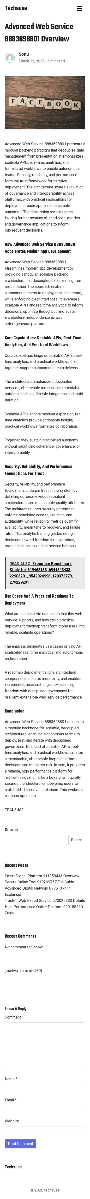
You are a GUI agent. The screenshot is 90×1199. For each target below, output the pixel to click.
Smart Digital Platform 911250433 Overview (42, 876)
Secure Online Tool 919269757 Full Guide (39, 882)
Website (12, 1121)
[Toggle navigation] (79, 8)
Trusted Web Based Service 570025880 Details (45, 900)
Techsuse (14, 810)
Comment (13, 1017)
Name (11, 1079)
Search (11, 829)
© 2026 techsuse (45, 1190)
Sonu (24, 54)
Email (11, 1100)
